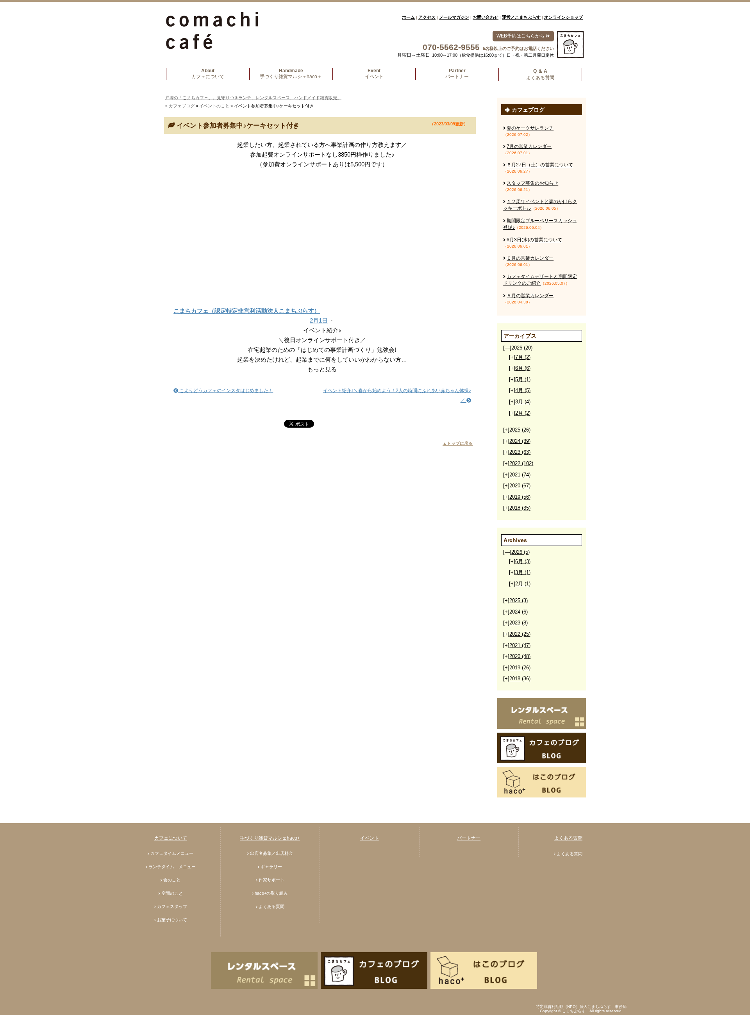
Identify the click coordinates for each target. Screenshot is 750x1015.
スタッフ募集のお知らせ (532, 183)
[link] (322, 301)
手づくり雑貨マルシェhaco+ (270, 838)
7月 (522, 357)
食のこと (171, 880)
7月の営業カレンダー (529, 146)
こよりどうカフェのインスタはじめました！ (225, 390)
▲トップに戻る (458, 443)
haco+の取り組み (271, 893)
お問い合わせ (485, 17)
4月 (522, 390)
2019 (519, 497)
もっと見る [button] (322, 369)
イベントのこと (214, 105)
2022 (521, 463)
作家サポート (271, 880)
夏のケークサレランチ (530, 128)
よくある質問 (271, 906)
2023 (519, 452)
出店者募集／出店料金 (271, 853)
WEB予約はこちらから (521, 36)
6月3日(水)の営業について (534, 240)
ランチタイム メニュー (172, 866)
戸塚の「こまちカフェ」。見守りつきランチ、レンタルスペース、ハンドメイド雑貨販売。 (253, 97)
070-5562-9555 (451, 47)
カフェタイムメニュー (171, 853)
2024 (519, 441)
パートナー (468, 838)
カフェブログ (182, 105)
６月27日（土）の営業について (540, 165)
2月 (522, 413)
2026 (521, 348)
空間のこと (172, 893)
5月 (522, 379)
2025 (519, 430)
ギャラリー (271, 866)
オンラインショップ (563, 17)
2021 (519, 475)
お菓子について (172, 919)
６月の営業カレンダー (530, 258)
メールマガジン (454, 17)
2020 (519, 486)
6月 (522, 368)
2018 (519, 508)
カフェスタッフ (172, 906)
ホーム (408, 17)
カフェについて (170, 838)
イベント (369, 838)
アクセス (427, 17)
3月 (522, 402)
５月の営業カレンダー (530, 295)
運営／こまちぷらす (521, 17)
